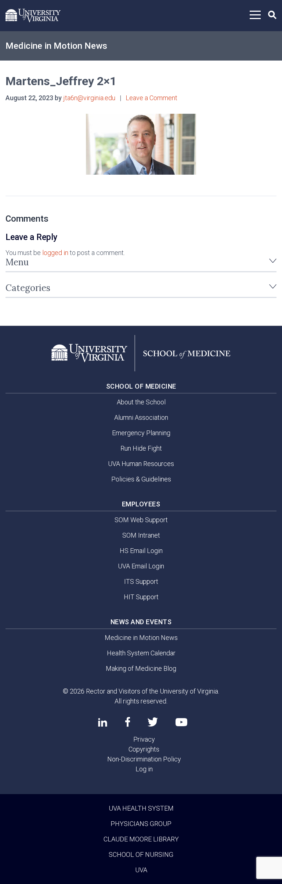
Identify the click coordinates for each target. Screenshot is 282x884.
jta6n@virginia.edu (89, 98)
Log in (144, 769)
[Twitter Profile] (153, 722)
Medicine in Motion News (56, 46)
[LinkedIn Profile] (103, 722)
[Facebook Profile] (127, 722)
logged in (55, 253)
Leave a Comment (151, 98)
